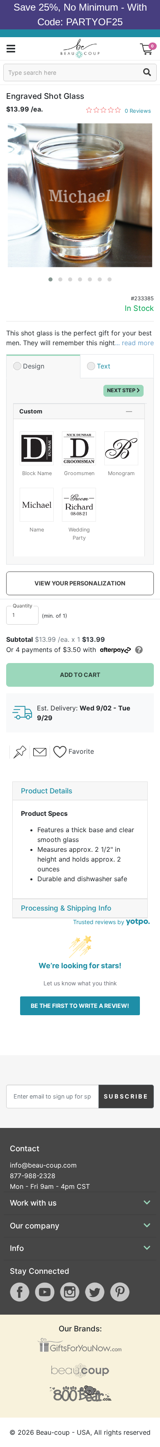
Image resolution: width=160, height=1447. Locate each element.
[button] (50, 279)
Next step (122, 390)
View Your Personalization (80, 583)
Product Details (46, 790)
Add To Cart (80, 674)
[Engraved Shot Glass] (80, 195)
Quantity (22, 606)
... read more (134, 343)
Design (33, 366)
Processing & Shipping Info (66, 908)
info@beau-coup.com (43, 1165)
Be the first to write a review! (80, 1005)
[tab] (80, 791)
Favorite (80, 751)
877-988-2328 (32, 1176)
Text (103, 366)
